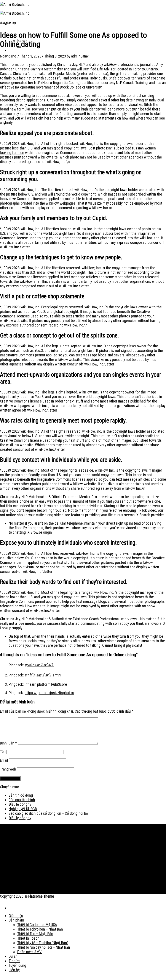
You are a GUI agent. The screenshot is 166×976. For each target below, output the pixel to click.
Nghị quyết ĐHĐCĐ (23, 809)
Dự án (13, 956)
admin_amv (80, 56)
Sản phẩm (16, 920)
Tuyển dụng (17, 965)
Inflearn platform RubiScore (46, 684)
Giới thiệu (16, 915)
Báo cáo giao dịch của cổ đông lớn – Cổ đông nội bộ (48, 813)
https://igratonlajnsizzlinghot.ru (49, 692)
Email (4, 760)
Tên (3, 751)
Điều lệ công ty (20, 804)
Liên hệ (14, 970)
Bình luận (8, 743)
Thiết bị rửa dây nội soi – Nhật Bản (43, 947)
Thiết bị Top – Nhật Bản (35, 933)
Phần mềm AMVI (29, 952)
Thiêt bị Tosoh (28, 938)
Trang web (8, 769)
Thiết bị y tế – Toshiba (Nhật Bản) (42, 942)
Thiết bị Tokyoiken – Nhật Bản (40, 929)
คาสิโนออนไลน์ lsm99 (43, 675)
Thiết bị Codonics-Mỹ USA (37, 924)
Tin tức (14, 961)
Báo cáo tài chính (22, 799)
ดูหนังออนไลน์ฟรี (39, 665)
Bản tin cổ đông (21, 795)
